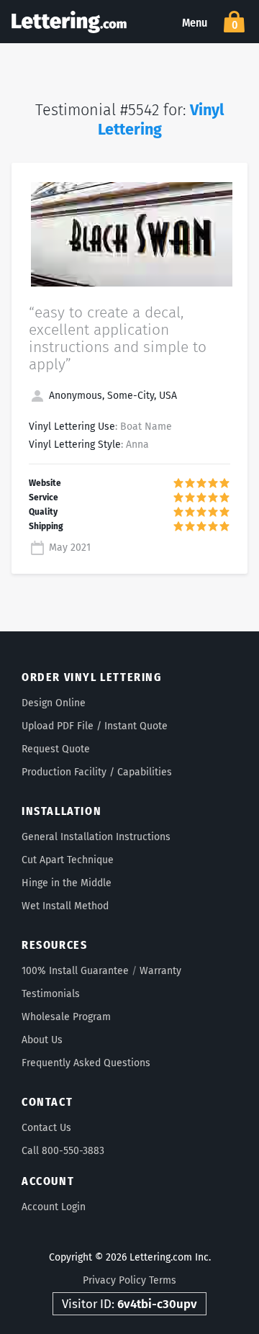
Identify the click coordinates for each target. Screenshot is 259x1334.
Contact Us (46, 1128)
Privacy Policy (114, 1280)
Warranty (160, 971)
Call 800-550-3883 (63, 1151)
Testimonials (51, 994)
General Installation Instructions (96, 837)
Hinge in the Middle (67, 883)
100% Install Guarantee (75, 971)
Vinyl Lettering (161, 120)
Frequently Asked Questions (86, 1063)
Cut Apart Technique (68, 860)
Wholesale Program (66, 1017)
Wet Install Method (65, 906)
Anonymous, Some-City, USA (111, 395)
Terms (162, 1280)
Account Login (54, 1207)
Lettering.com (69, 22)
